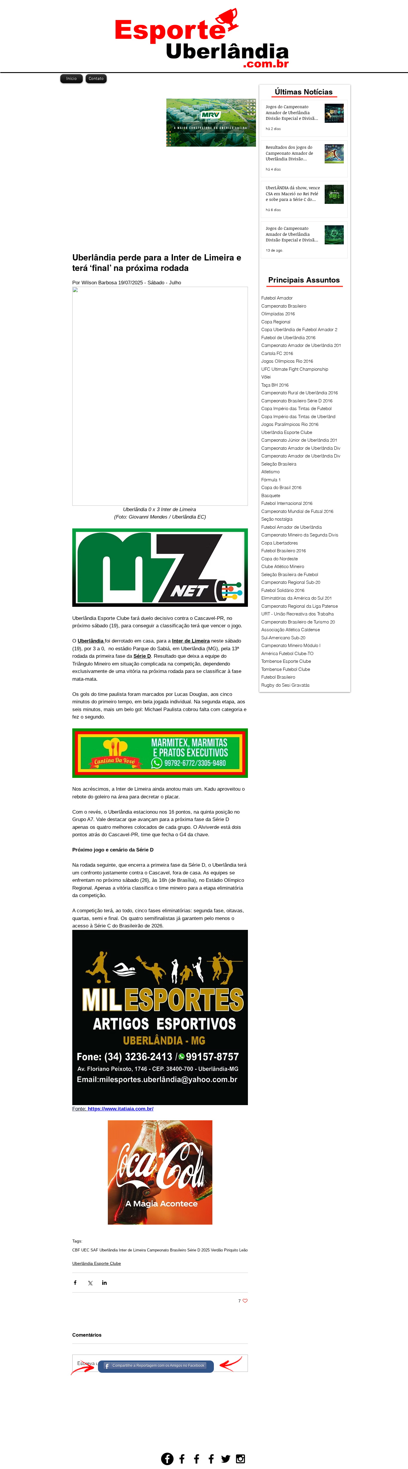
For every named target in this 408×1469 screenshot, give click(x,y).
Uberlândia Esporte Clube (96, 1263)
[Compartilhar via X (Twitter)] (90, 1282)
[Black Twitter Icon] (226, 1459)
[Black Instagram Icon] (240, 1459)
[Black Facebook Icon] (182, 1459)
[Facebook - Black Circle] (167, 1459)
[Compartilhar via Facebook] (75, 1282)
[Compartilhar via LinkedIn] (104, 1282)
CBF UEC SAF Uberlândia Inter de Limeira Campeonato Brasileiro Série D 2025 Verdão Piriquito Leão (160, 1250)
